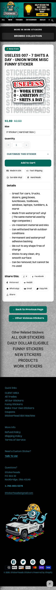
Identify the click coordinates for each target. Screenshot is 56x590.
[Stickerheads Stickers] (10, 10)
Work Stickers (28, 366)
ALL (3, 20)
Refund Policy (13, 432)
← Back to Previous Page (28, 309)
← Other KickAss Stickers (28, 318)
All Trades (11, 396)
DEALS (42, 20)
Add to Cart (28, 163)
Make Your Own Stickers (19, 408)
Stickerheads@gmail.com (19, 493)
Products (28, 360)
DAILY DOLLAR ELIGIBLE (28, 343)
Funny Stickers (28, 349)
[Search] (52, 20)
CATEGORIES (31, 20)
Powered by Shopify (42, 573)
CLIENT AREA (12, 393)
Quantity (10, 139)
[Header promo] (37, 10)
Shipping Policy (13, 436)
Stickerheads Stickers (22, 573)
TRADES (19, 20)
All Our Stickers (27, 337)
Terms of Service (15, 440)
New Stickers (28, 354)
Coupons (10, 412)
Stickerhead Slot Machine (20, 416)
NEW (10, 20)
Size (7, 127)
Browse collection (28, 36)
